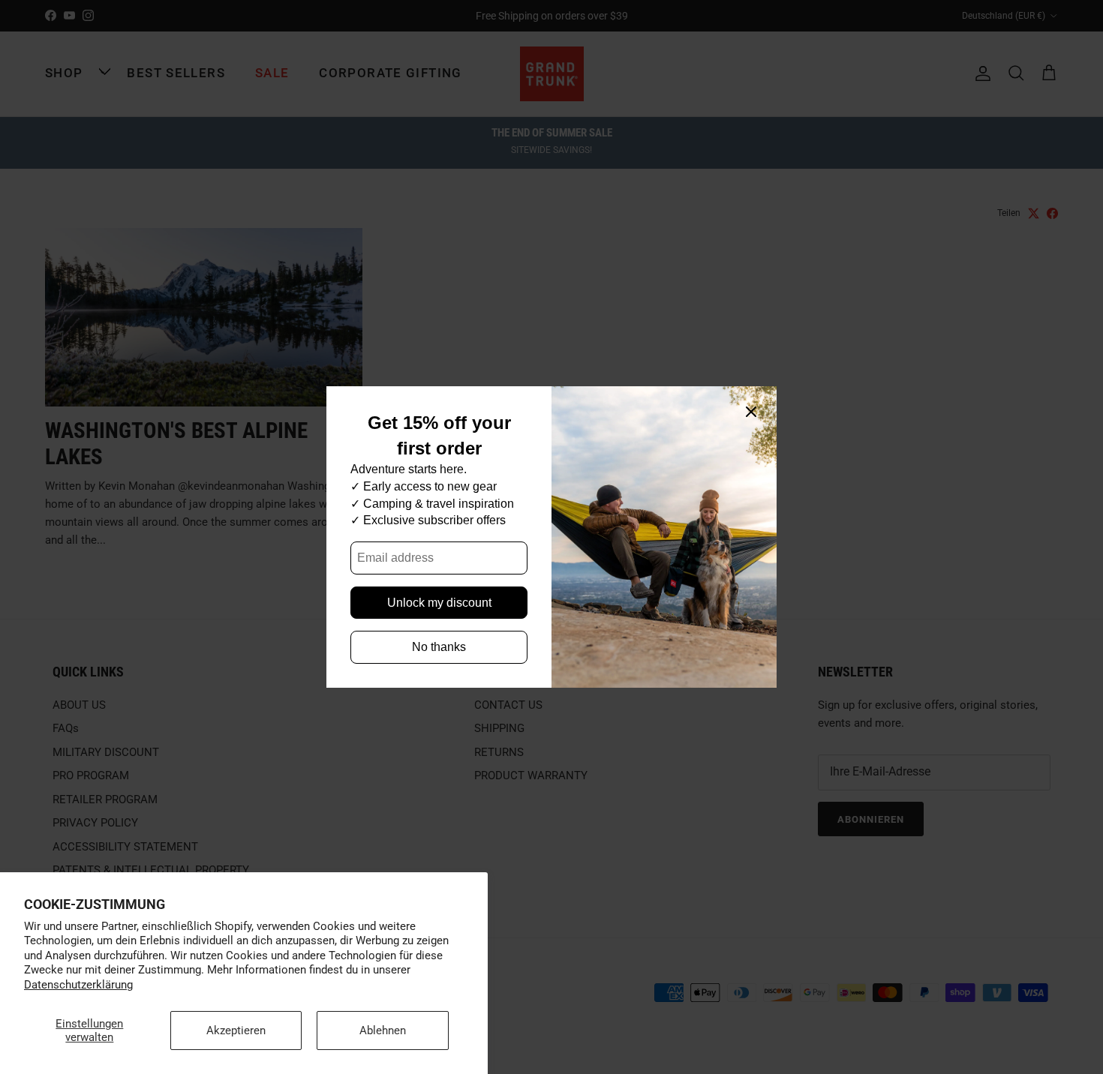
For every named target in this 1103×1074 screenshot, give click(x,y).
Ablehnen (382, 1030)
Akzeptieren (236, 1030)
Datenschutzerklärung (78, 985)
